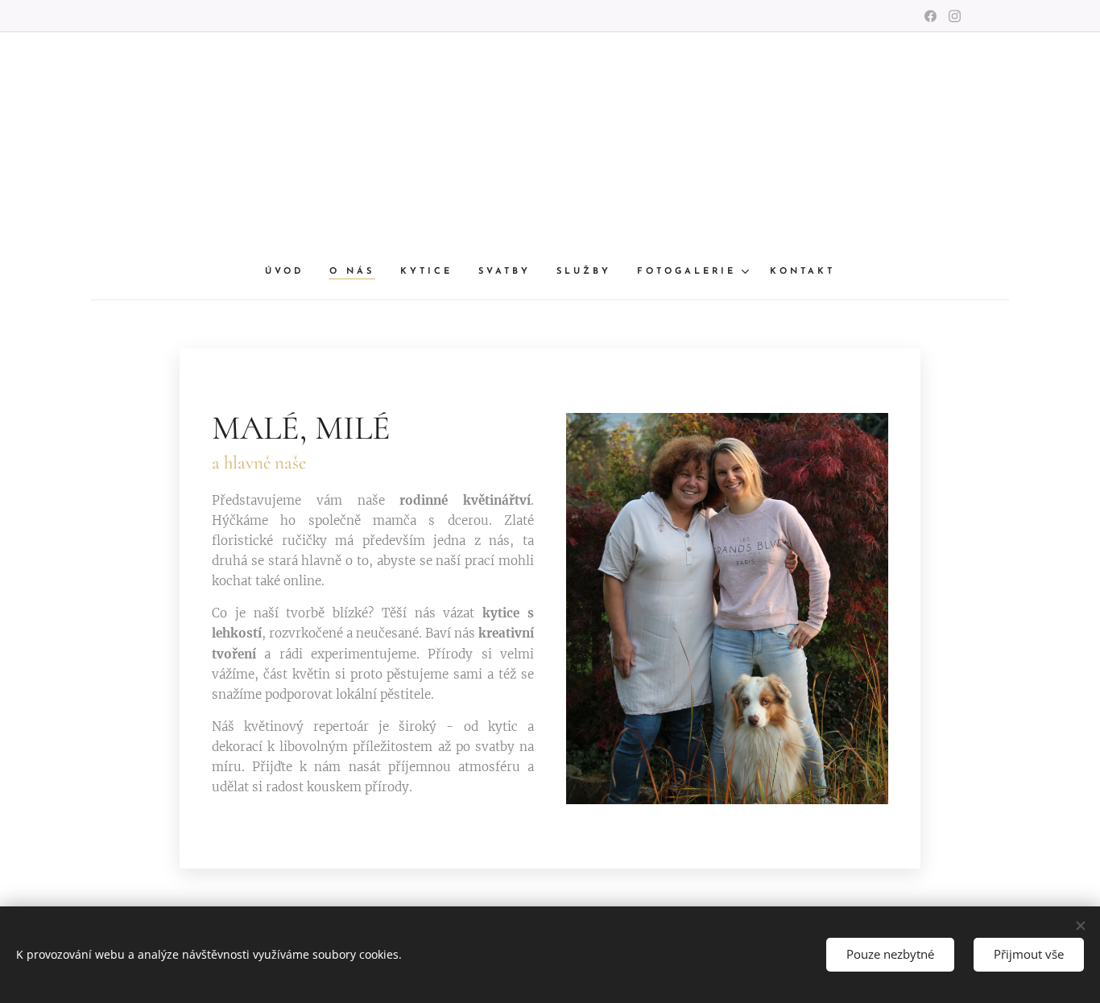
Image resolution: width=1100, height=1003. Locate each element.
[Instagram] (955, 16)
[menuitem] (290, 272)
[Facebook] (930, 16)
